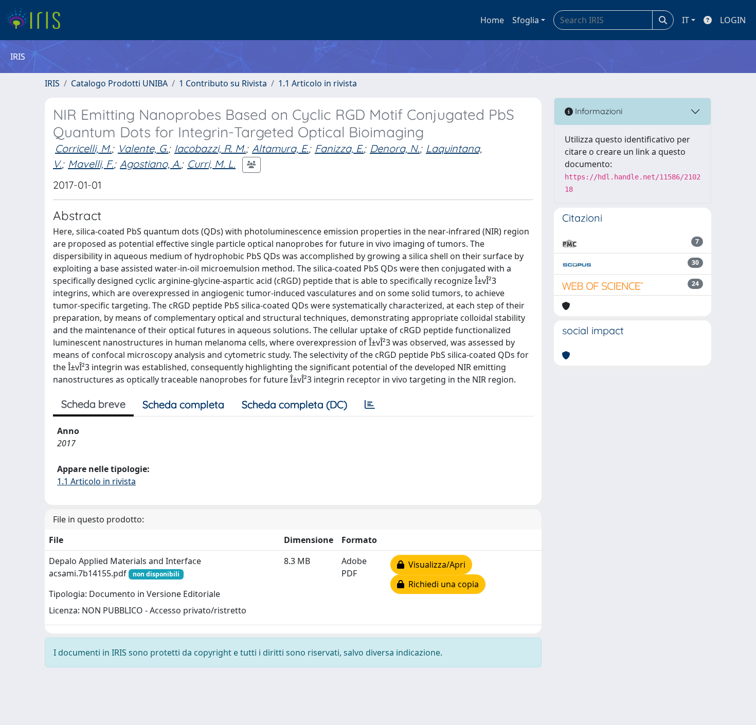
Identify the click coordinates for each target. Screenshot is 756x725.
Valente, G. (143, 148)
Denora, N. (395, 148)
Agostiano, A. (150, 163)
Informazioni (597, 111)
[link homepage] (37, 20)
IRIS (52, 83)
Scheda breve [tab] (93, 403)
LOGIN (733, 20)
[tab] (370, 404)
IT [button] (685, 20)
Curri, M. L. (211, 163)
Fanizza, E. (339, 148)
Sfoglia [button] (525, 20)
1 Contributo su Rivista (223, 83)
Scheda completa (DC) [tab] (294, 404)
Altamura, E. (280, 148)
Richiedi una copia (441, 584)
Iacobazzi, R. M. (210, 148)
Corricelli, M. (83, 148)
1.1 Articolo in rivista (317, 83)
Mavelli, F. (91, 163)
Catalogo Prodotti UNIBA (119, 83)
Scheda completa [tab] (183, 404)
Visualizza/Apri (434, 564)
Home (492, 20)
